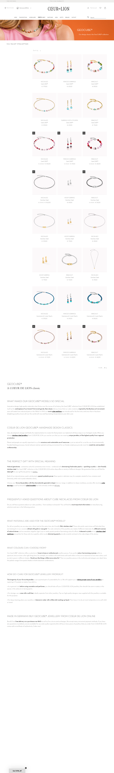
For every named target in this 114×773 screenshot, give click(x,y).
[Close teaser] (26, 768)
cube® (13, 44)
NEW (15, 17)
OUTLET (74, 17)
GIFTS (61, 17)
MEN (56, 17)
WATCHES (50, 17)
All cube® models (22, 44)
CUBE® (41, 17)
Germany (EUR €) (24, 8)
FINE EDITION (23, 17)
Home (8, 44)
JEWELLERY (32, 17)
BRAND (67, 17)
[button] (17, 771)
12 (104, 368)
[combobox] (98, 17)
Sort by (35, 50)
